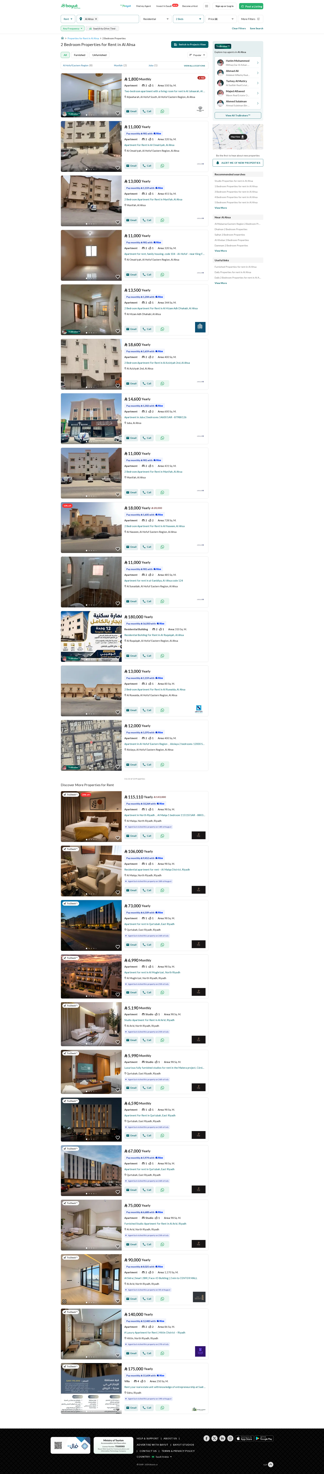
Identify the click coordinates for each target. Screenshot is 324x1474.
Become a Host (190, 6)
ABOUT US (170, 1438)
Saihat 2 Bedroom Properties (230, 234)
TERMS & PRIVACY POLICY (178, 1450)
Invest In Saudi (166, 5)
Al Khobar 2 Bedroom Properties (232, 240)
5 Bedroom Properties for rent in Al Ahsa (236, 202)
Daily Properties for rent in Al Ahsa (233, 272)
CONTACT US (148, 1450)
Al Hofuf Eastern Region (75, 65)
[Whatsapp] (162, 111)
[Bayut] (70, 6)
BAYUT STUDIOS (183, 1444)
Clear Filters (239, 28)
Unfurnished (99, 54)
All (65, 54)
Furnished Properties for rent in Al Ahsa (235, 266)
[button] (68, 19)
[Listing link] (134, 95)
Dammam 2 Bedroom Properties (231, 245)
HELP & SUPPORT (148, 1438)
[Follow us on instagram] (230, 1440)
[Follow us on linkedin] (222, 1440)
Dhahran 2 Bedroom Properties (231, 229)
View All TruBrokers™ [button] (238, 115)
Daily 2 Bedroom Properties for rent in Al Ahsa (238, 277)
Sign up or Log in (224, 6)
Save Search (256, 28)
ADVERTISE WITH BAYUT (152, 1444)
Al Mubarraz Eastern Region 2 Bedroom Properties (238, 224)
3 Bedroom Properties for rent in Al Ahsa (236, 191)
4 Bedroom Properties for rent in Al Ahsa (236, 197)
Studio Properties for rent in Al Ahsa (234, 181)
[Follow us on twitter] (214, 1440)
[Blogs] (125, 6)
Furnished (79, 54)
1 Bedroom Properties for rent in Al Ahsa (236, 186)
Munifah (118, 65)
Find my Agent (143, 6)
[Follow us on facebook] (206, 1440)
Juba (150, 65)
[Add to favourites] (117, 113)
